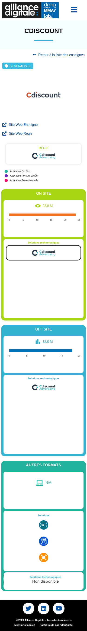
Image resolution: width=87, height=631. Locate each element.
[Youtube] (58, 608)
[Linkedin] (43, 608)
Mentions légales (24, 625)
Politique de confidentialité (56, 625)
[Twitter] (28, 608)
